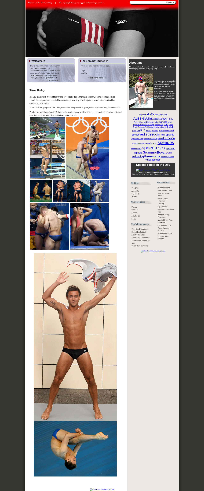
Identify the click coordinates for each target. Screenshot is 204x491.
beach (164, 118)
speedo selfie (136, 149)
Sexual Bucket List (138, 232)
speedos (166, 142)
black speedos (152, 122)
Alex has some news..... (163, 194)
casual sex (159, 125)
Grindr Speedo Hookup (163, 229)
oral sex (155, 131)
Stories (134, 213)
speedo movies (138, 143)
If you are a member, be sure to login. (95, 66)
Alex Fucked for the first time (140, 242)
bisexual (142, 122)
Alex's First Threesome (140, 238)
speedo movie (165, 138)
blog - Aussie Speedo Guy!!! (40, 68)
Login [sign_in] (133, 219)
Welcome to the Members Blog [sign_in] (40, 3)
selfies (162, 135)
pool (161, 130)
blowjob (163, 122)
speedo (170, 134)
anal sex (163, 115)
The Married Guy (164, 225)
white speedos (153, 159)
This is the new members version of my (45, 66)
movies (148, 131)
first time (141, 127)
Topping (161, 204)
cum (166, 124)
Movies (134, 207)
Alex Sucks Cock (138, 235)
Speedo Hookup (164, 187)
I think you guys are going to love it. (43, 78)
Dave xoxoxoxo (44, 80)
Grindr (164, 127)
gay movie (156, 127)
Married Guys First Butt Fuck (165, 221)
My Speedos (163, 207)
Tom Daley (37, 90)
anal (157, 115)
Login (83, 71)
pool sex (166, 131)
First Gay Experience (139, 229)
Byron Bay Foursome (139, 246)
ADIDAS (142, 115)
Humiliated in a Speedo (163, 237)
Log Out (84, 73)
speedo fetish (137, 139)
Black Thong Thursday (163, 200)
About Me (135, 191)
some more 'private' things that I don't (44, 73)
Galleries (134, 210)
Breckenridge (148, 125)
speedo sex (154, 147)
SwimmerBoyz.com (157, 152)
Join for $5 (135, 216)
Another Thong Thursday (163, 216)
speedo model (149, 139)
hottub (170, 127)
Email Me (134, 188)
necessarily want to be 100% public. (44, 75)
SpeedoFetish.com (165, 233)
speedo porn (150, 143)
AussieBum (142, 118)
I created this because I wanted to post (45, 71)
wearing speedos (167, 157)
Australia (156, 119)
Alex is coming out (165, 190)
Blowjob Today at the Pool (166, 211)
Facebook (135, 194)
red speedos (149, 134)
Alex (150, 114)
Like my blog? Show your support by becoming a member (81, 3)
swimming (138, 156)
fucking (148, 127)
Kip (142, 130)
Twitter (134, 197)
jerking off (136, 131)
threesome (152, 156)
